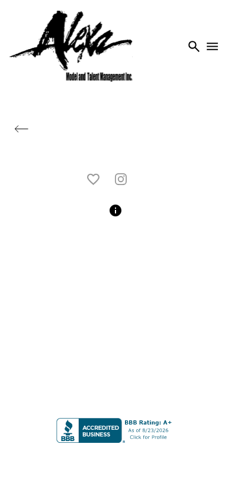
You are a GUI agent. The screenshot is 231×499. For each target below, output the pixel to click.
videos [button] (115, 152)
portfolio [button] (175, 129)
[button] (21, 129)
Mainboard (193, 463)
